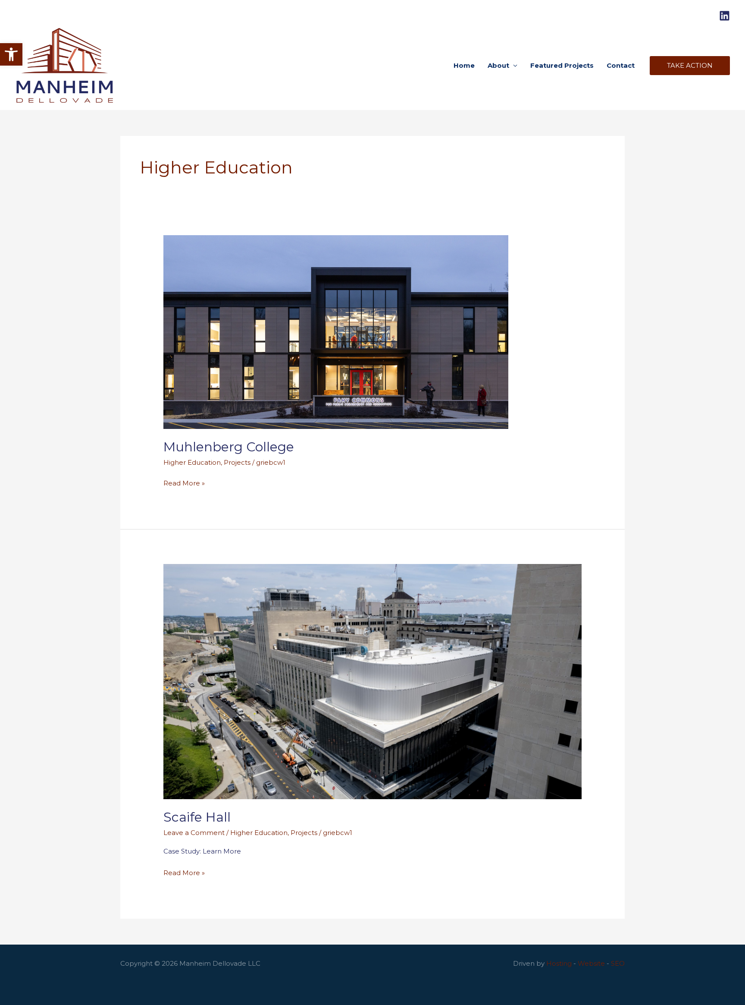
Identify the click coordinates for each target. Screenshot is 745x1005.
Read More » (184, 484)
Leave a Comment (194, 833)
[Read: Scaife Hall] (372, 681)
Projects (237, 462)
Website (591, 963)
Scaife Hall (197, 817)
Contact (621, 65)
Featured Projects (562, 65)
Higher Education (192, 462)
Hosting (559, 963)
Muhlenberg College (228, 447)
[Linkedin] (724, 15)
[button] (11, 54)
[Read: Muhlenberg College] (335, 331)
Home (464, 65)
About (498, 65)
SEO (618, 963)
